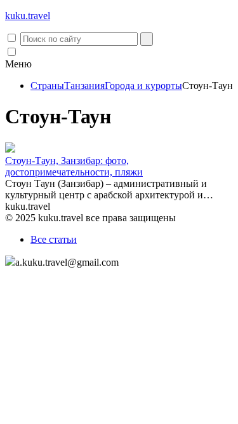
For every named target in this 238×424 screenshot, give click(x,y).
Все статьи (53, 239)
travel (27, 15)
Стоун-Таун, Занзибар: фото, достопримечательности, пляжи (74, 166)
